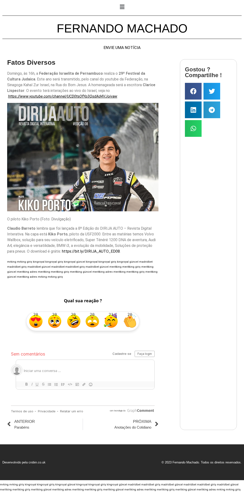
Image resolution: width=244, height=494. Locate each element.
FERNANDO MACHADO (122, 28)
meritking (115, 266)
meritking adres (27, 271)
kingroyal (39, 261)
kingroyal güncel (74, 261)
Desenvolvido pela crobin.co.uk (24, 462)
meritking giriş (131, 266)
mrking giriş (24, 261)
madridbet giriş (17, 266)
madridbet (145, 261)
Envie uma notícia (122, 48)
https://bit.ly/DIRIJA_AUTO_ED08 (91, 251)
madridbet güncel (39, 266)
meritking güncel (81, 271)
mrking (11, 261)
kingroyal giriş (54, 261)
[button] (122, 6)
